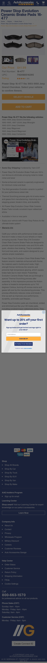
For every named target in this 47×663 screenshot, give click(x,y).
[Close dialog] (43, 312)
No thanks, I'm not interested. (23, 344)
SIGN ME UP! (23, 339)
